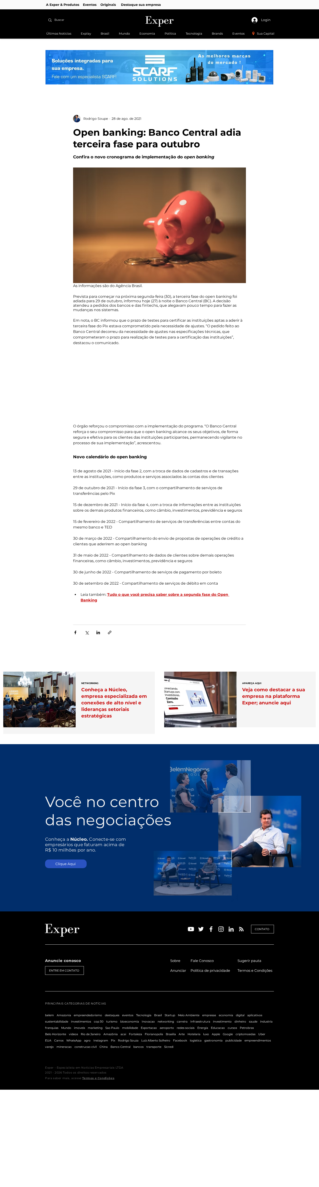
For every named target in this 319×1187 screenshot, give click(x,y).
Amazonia (64, 1015)
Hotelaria (194, 1034)
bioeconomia (129, 1021)
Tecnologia (143, 1015)
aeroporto (167, 1028)
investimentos (81, 1021)
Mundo (66, 1028)
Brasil (158, 1015)
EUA (48, 1040)
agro (87, 1040)
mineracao (64, 1047)
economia (226, 1015)
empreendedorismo (88, 1015)
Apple (216, 1034)
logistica (196, 1040)
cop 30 (98, 1021)
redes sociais (186, 1028)
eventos (127, 1015)
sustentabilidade (56, 1021)
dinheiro (240, 1021)
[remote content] (159, 384)
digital (240, 1015)
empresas (209, 1015)
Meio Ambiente (188, 1015)
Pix (113, 1040)
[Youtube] (191, 929)
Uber (261, 1034)
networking (166, 1021)
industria (266, 1021)
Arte (182, 1034)
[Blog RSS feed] (241, 929)
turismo (111, 1021)
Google (228, 1034)
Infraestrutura (200, 1021)
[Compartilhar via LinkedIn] (98, 632)
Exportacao (149, 1028)
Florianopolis (154, 1034)
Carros (59, 1040)
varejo (49, 1047)
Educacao (218, 1028)
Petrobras (247, 1028)
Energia (202, 1028)
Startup (170, 1015)
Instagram (100, 1040)
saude (253, 1021)
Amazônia (110, 1034)
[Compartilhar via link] (109, 632)
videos (73, 1034)
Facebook (180, 1040)
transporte (153, 1047)
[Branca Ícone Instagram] (221, 929)
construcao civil (85, 1047)
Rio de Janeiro (91, 1034)
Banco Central (120, 1047)
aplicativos (254, 1015)
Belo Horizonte (55, 1034)
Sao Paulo (112, 1028)
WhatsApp (73, 1040)
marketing (95, 1028)
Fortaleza (135, 1034)
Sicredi (169, 1047)
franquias (51, 1028)
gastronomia (213, 1040)
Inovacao (148, 1021)
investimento (222, 1021)
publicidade (233, 1040)
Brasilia (171, 1034)
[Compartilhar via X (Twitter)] (87, 632)
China (103, 1047)
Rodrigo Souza (128, 1040)
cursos (232, 1028)
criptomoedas (245, 1034)
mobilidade (130, 1028)
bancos (138, 1047)
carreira (182, 1021)
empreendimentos (258, 1040)
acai (123, 1034)
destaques (112, 1015)
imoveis (79, 1028)
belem (49, 1015)
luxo (206, 1034)
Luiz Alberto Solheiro (155, 1040)
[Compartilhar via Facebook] (75, 632)
